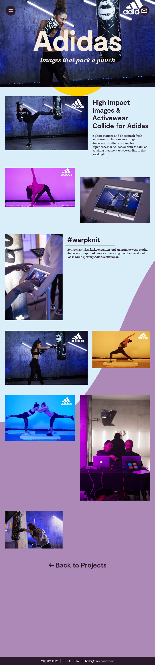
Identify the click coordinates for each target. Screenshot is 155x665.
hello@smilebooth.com (99, 661)
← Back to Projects (78, 565)
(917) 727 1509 (49, 661)
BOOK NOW (71, 661)
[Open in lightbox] (46, 123)
